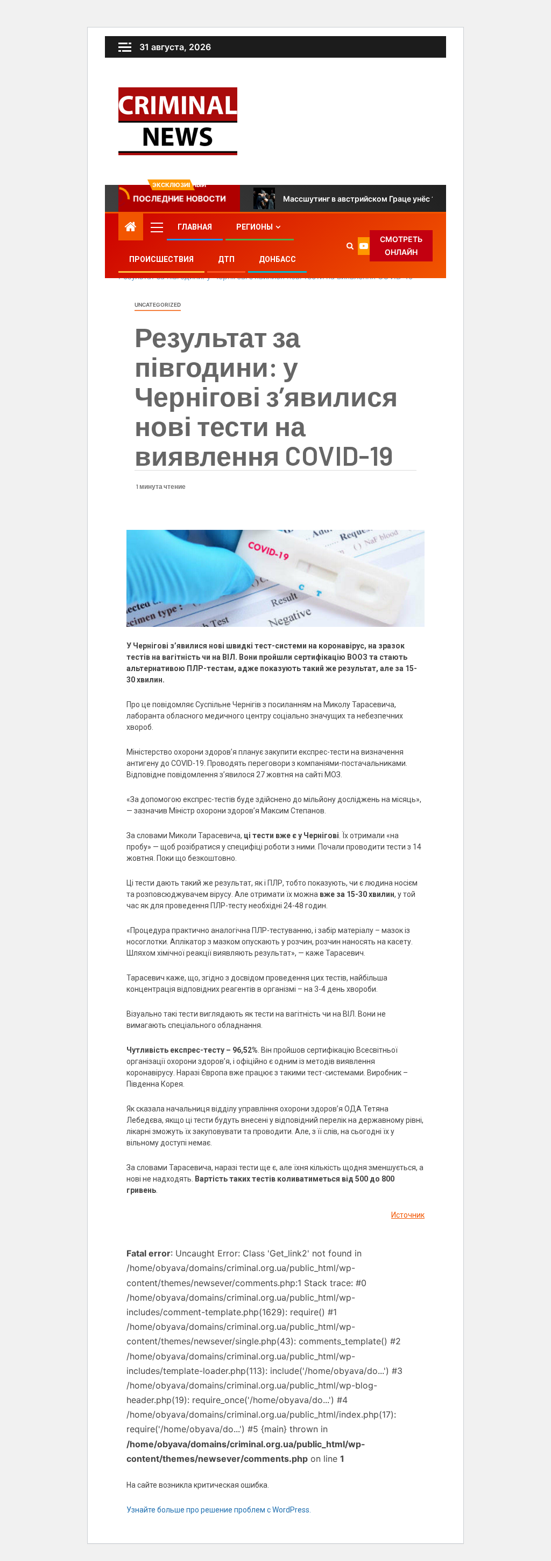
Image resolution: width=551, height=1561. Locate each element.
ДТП (226, 259)
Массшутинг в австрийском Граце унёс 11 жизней (375, 198)
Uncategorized (158, 304)
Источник (408, 1215)
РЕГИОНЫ (254, 227)
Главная (195, 227)
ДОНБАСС (277, 259)
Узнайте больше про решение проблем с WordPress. (218, 1509)
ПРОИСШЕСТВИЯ (161, 259)
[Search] (350, 246)
